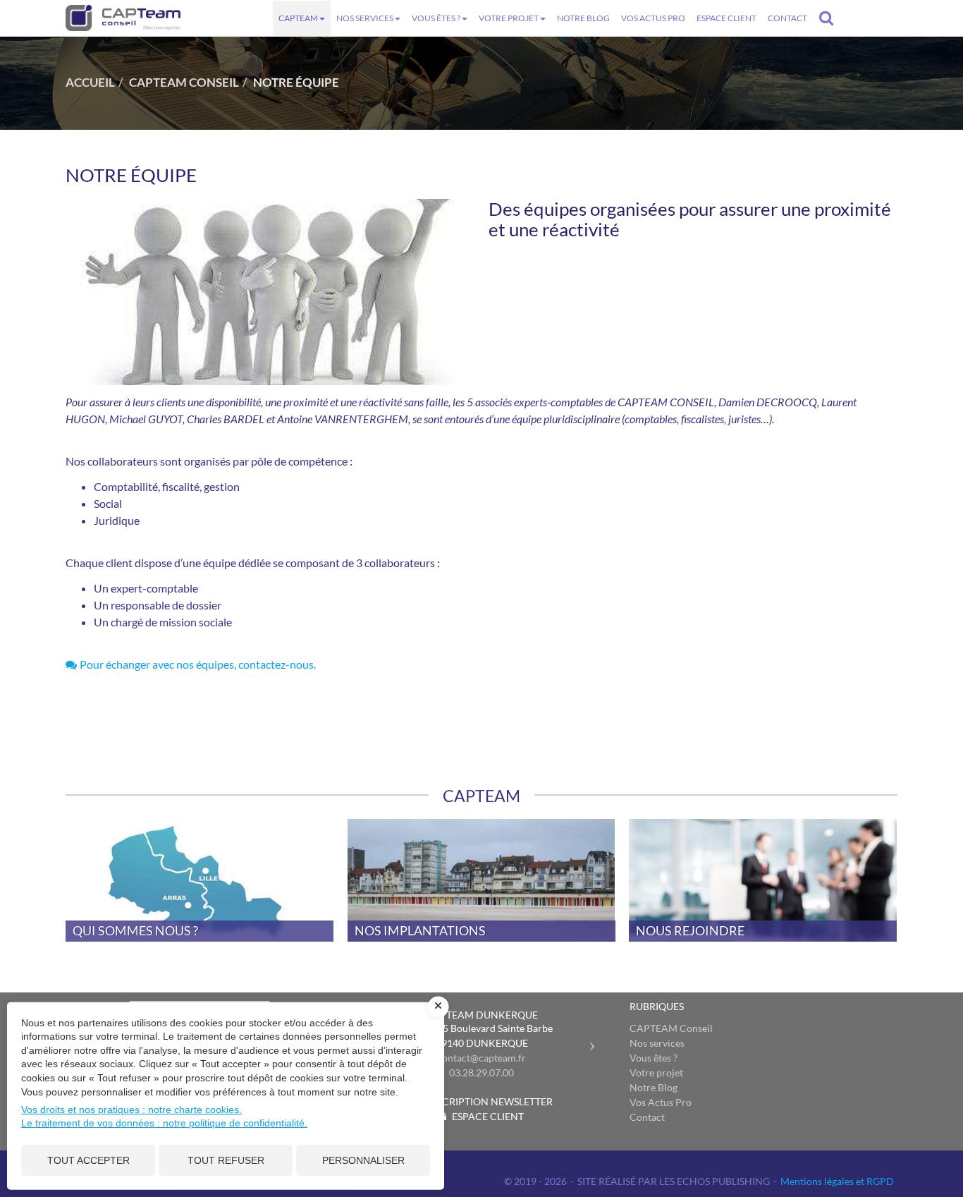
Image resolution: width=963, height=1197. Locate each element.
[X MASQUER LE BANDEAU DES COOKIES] (438, 1006)
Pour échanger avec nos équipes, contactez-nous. (198, 664)
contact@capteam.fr (481, 1058)
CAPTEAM (298, 18)
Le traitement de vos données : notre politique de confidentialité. (164, 1123)
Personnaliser (363, 1160)
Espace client (726, 18)
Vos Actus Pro (661, 1102)
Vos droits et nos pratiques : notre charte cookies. (131, 1109)
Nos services (364, 18)
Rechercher (829, 17)
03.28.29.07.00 (481, 1072)
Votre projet (509, 18)
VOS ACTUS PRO (653, 18)
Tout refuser (226, 1160)
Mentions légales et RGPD (837, 1181)
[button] (595, 1040)
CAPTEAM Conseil (671, 1028)
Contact (787, 18)
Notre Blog (583, 18)
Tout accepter (88, 1160)
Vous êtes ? (436, 18)
